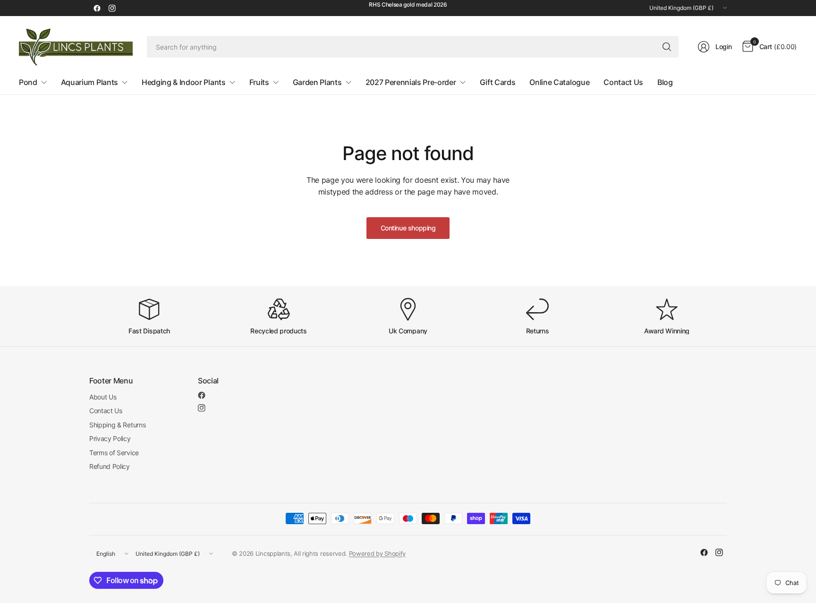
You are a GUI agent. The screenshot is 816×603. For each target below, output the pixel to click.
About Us (102, 397)
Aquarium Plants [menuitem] (89, 82)
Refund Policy (109, 466)
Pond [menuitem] (28, 82)
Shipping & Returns (117, 425)
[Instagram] (111, 8)
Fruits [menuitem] (259, 82)
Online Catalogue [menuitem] (559, 82)
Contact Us (105, 411)
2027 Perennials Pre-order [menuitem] (411, 82)
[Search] (667, 47)
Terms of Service (114, 453)
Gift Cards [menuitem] (498, 82)
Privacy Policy (110, 438)
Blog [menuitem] (665, 82)
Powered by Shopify (377, 553)
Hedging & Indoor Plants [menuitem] (184, 82)
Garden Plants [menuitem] (317, 82)
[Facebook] (96, 8)
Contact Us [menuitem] (623, 82)
